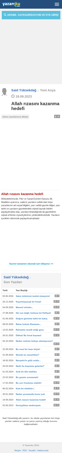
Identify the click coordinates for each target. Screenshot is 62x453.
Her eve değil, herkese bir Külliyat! (33, 313)
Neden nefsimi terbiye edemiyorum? (34, 341)
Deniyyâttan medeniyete (28, 405)
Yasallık (32, 450)
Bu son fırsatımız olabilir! (29, 383)
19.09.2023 (23, 96)
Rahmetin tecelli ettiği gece (30, 330)
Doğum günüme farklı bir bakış (31, 318)
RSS (25, 450)
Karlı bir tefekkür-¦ (25, 388)
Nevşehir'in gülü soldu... (28, 360)
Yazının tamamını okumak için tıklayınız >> (31, 263)
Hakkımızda (42, 450)
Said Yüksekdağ (23, 90)
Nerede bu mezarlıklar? (27, 355)
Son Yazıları (13, 282)
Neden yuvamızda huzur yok (30, 394)
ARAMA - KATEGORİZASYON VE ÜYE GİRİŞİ (32, 15)
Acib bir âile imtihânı (26, 371)
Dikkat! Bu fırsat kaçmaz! (28, 335)
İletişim (17, 450)
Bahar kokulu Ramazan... (28, 324)
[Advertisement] (31, 53)
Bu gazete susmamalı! (27, 377)
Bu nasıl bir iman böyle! (28, 349)
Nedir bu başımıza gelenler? (30, 366)
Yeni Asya (47, 90)
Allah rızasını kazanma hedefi (35, 106)
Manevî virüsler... (24, 307)
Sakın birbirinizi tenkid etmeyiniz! (33, 296)
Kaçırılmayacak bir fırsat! (28, 301)
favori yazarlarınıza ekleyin (15, 117)
